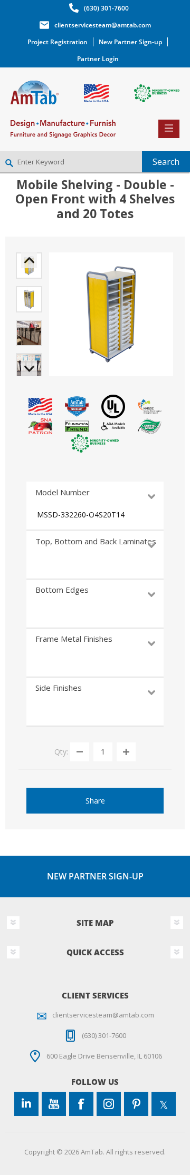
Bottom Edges (62, 589)
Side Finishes (58, 687)
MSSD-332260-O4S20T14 (81, 515)
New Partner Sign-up (130, 41)
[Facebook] (81, 1104)
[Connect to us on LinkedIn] (26, 1104)
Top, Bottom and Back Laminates (95, 541)
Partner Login (98, 58)
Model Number (62, 492)
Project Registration (57, 41)
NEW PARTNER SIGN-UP (95, 876)
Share (95, 801)
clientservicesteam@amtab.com (102, 25)
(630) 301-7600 (106, 8)
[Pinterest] (136, 1104)
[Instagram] (109, 1104)
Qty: (61, 752)
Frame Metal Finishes (73, 638)
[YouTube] (54, 1104)
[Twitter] (163, 1104)
